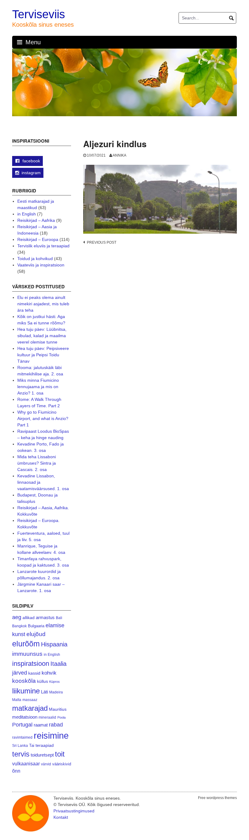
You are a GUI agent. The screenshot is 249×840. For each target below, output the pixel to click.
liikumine (26, 691)
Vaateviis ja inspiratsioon (40, 264)
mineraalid (47, 717)
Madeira (56, 692)
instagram (31, 172)
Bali (59, 618)
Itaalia (58, 663)
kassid (34, 673)
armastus (45, 617)
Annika (119, 155)
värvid (46, 764)
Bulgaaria (36, 626)
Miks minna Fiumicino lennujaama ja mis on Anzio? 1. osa (38, 386)
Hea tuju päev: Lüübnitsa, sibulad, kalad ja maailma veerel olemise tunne (42, 335)
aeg (16, 617)
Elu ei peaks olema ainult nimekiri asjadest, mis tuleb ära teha (43, 304)
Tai (31, 745)
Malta (16, 700)
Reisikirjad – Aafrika (36, 220)
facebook (30, 160)
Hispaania (54, 644)
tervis (20, 754)
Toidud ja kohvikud (35, 258)
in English (26, 214)
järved (19, 673)
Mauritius (58, 709)
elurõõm (26, 644)
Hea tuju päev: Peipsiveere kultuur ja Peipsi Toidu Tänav (43, 355)
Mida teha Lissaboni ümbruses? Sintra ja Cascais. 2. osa (36, 463)
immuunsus (27, 654)
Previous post (101, 242)
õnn (16, 771)
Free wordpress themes (217, 798)
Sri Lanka (20, 745)
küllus (42, 681)
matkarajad (30, 708)
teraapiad (45, 745)
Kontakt (60, 817)
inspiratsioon (30, 663)
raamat (41, 725)
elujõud (36, 634)
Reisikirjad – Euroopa (37, 239)
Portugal (22, 725)
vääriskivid (61, 764)
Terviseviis (38, 14)
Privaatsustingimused (73, 810)
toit (60, 754)
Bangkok (19, 626)
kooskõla (24, 681)
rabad (56, 725)
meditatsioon (24, 717)
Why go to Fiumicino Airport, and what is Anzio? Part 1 (42, 418)
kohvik (49, 673)
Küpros (54, 681)
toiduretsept (42, 755)
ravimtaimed (22, 737)
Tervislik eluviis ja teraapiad (43, 245)
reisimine (51, 735)
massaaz (29, 700)
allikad (28, 617)
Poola (61, 717)
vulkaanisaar (26, 763)
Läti (44, 691)
